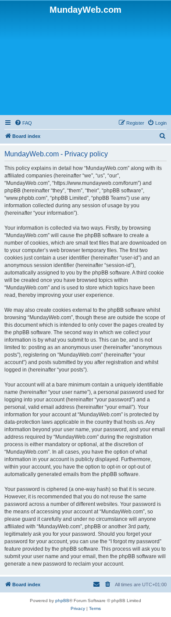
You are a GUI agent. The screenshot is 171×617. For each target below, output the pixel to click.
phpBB (62, 600)
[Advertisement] (85, 64)
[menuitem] (23, 123)
